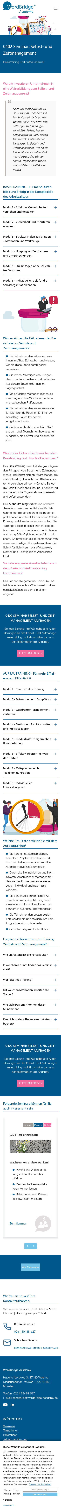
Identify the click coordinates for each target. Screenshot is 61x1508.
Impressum (8, 1505)
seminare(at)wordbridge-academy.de (35, 1397)
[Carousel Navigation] (30, 1246)
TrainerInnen (10, 1430)
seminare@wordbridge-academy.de (36, 1347)
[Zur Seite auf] (5, 1405)
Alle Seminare (30, 1267)
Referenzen (10, 1434)
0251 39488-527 (25, 1331)
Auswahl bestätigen (40, 1489)
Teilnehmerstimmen (15, 1439)
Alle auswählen (40, 1494)
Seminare (9, 1426)
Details (8, 1499)
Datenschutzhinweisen (40, 1484)
